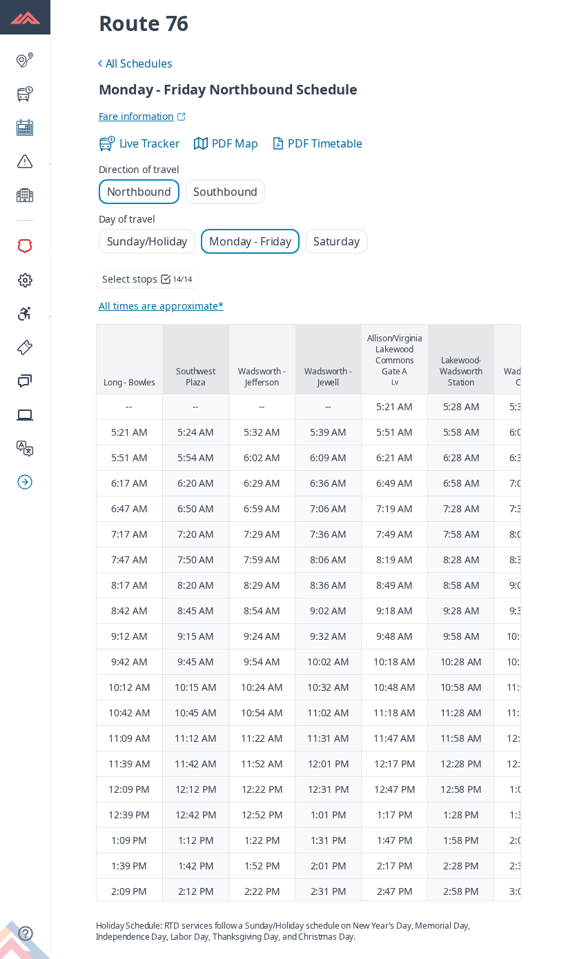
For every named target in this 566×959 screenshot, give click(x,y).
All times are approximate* (161, 305)
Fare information (136, 116)
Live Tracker (149, 143)
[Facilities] (25, 195)
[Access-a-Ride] (25, 313)
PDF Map (235, 143)
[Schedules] (25, 127)
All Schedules (133, 65)
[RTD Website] (25, 415)
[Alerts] (25, 161)
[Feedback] (25, 381)
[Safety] (25, 246)
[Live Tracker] (25, 93)
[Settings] (25, 279)
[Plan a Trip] (25, 60)
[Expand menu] (31, 482)
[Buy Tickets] (25, 347)
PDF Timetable (325, 143)
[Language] (25, 448)
